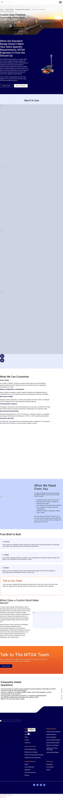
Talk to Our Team (8, 589)
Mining (26, 764)
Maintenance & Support (31, 752)
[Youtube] (44, 785)
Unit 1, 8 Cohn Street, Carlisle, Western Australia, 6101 (4, 734)
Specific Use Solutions (52, 745)
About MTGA (28, 731)
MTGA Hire (28, 734)
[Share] (7, 795)
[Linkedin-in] (37, 785)
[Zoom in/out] (1, 795)
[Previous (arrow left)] (1, 797)
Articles (48, 769)
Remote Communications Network (34, 754)
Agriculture (28, 769)
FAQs (26, 737)
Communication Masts (52, 752)
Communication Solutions (22, 9)
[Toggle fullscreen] (4, 795)
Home (1, 9)
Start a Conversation (21, 85)
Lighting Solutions (51, 734)
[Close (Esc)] (10, 795)
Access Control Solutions (53, 740)
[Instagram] (41, 785)
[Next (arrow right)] (4, 797)
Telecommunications (30, 772)
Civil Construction (29, 767)
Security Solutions (51, 737)
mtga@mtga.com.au (13, 729)
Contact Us (28, 742)
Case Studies (50, 767)
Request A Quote (6, 85)
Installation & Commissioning (32, 757)
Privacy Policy (5, 785)
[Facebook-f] (34, 785)
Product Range (9, 9)
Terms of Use (13, 785)
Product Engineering (30, 749)
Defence (27, 775)
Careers (27, 740)
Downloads (49, 764)
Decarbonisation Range (52, 742)
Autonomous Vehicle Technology (52, 748)
